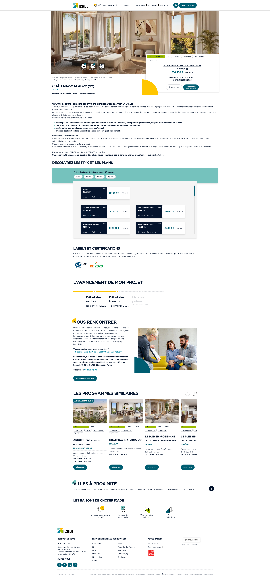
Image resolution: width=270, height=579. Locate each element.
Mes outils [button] (152, 5)
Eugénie (185, 444)
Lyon (94, 550)
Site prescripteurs (104, 574)
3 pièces (99, 177)
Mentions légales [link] (118, 574)
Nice (120, 543)
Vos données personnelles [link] (164, 574)
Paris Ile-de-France (126, 547)
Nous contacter (188, 5)
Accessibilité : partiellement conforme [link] (140, 574)
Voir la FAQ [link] (153, 543)
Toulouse (122, 557)
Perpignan (122, 550)
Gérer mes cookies (196, 574)
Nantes (95, 560)
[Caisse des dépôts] (154, 561)
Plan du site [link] (208, 574)
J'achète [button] (127, 5)
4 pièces (110, 177)
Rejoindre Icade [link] (155, 547)
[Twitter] (64, 565)
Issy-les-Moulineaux (118, 489)
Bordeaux (96, 543)
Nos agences (165, 5)
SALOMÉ (149, 444)
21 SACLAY (113, 444)
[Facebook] (59, 565)
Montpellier (97, 557)
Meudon (132, 489)
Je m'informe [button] (139, 5)
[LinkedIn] (70, 565)
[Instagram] (75, 565)
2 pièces (88, 177)
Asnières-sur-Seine (81, 489)
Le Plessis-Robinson (173, 489)
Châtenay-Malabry (100, 489)
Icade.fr (93, 574)
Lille (94, 547)
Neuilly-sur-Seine (155, 489)
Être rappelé (174, 87)
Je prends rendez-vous (85, 378)
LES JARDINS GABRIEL (83, 448)
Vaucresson (189, 489)
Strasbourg (123, 554)
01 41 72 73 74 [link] (63, 543)
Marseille (96, 554)
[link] (80, 5)
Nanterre (142, 489)
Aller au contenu (8, 2)
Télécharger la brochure (191, 87)
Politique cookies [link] (182, 574)
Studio (78, 177)
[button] (194, 393)
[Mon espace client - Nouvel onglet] (176, 5)
